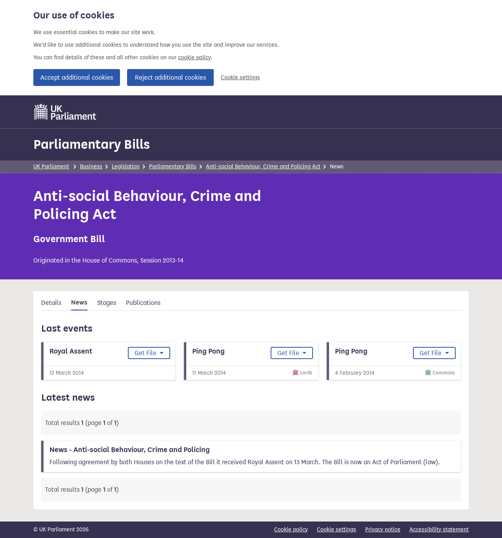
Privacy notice (382, 529)
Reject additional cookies (170, 77)
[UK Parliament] (65, 111)
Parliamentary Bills (91, 144)
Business (91, 166)
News (79, 302)
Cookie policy (291, 529)
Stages (106, 302)
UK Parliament (51, 166)
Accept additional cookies (76, 77)
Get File (146, 353)
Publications (143, 302)
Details (51, 302)
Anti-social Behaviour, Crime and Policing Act (263, 166)
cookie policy (194, 57)
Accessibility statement (439, 529)
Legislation (126, 166)
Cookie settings (240, 77)
